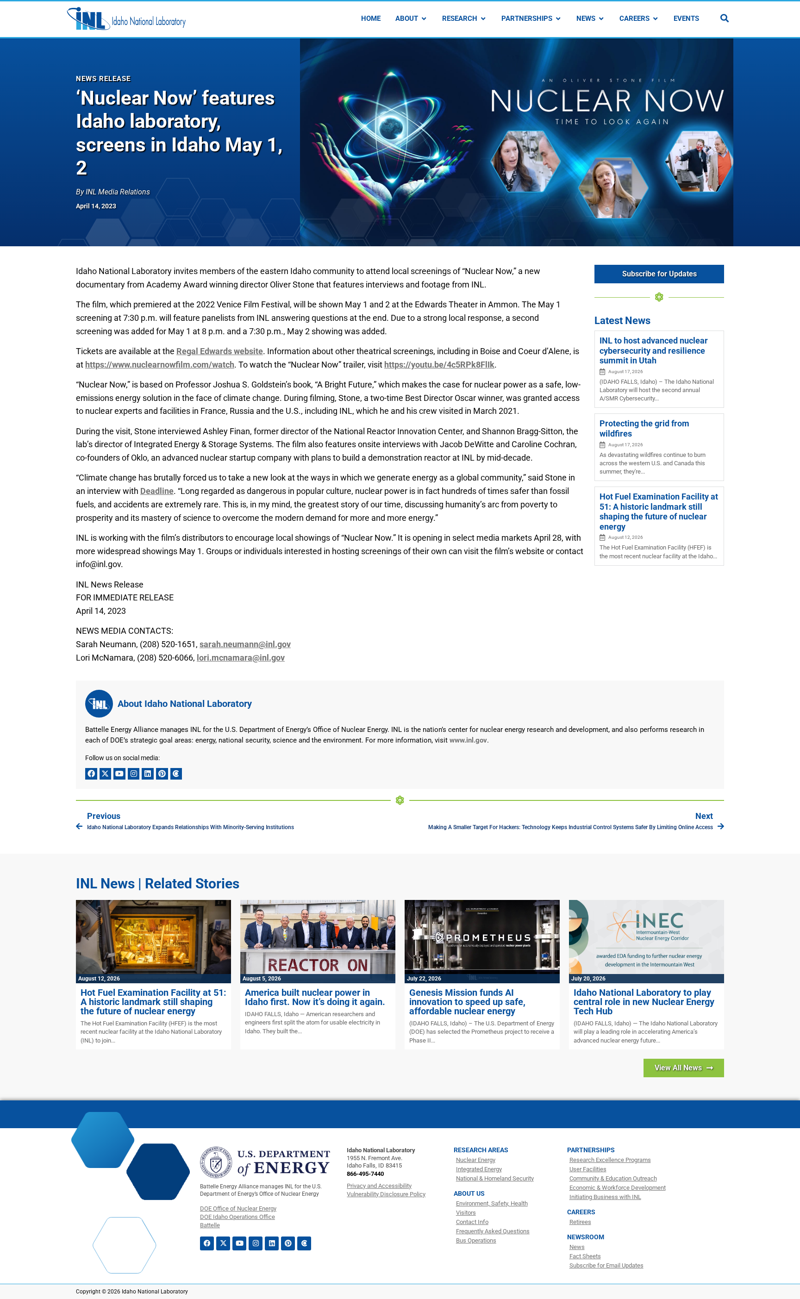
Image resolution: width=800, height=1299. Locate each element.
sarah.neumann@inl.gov (245, 644)
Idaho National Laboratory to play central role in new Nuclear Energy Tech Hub (644, 1002)
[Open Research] (483, 19)
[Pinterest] (162, 774)
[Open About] (423, 19)
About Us (469, 1193)
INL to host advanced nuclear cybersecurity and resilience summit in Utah (654, 350)
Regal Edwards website (219, 351)
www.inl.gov (468, 740)
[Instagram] (134, 774)
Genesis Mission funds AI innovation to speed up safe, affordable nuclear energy (467, 1002)
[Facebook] (91, 774)
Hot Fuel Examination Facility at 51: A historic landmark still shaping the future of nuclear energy (659, 511)
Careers (581, 1212)
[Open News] (601, 19)
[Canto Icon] (176, 774)
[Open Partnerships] (558, 19)
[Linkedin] (148, 774)
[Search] (724, 18)
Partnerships (591, 1150)
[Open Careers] (655, 19)
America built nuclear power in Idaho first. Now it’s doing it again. (315, 997)
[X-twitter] (106, 774)
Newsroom (585, 1237)
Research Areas (481, 1150)
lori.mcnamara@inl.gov (241, 657)
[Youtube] (119, 774)
